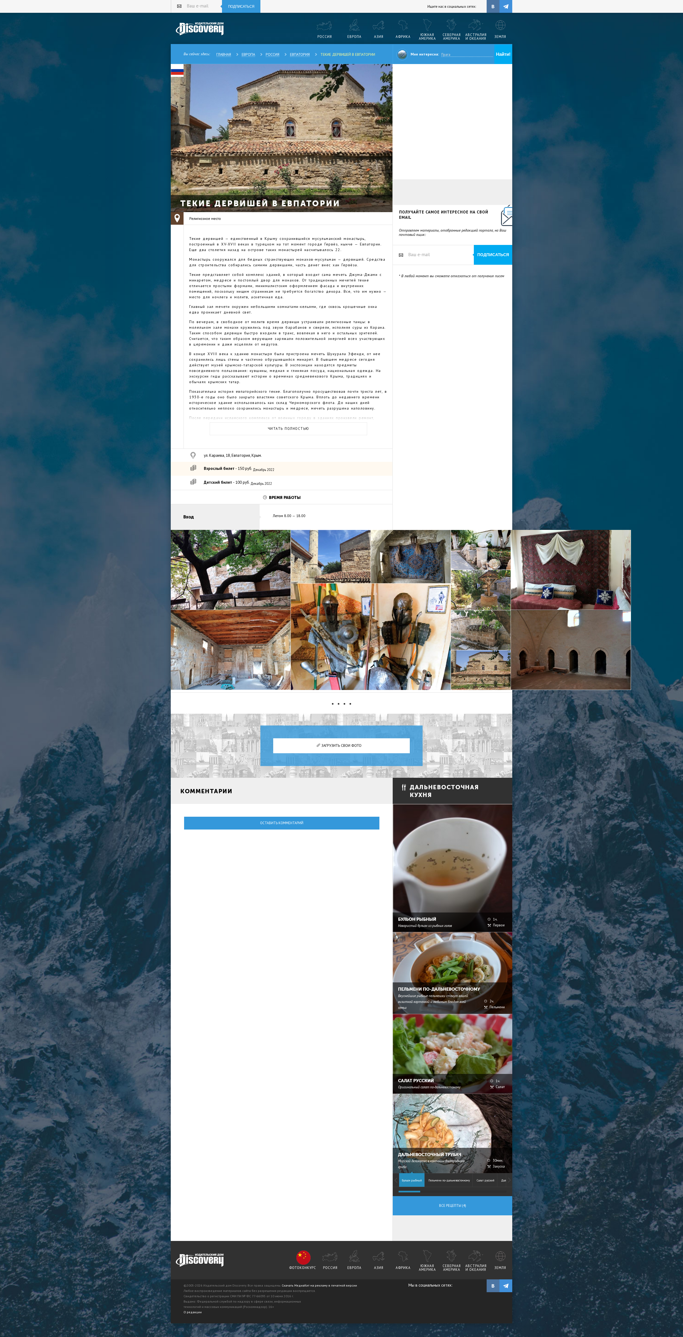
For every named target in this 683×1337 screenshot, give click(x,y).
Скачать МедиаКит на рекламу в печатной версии (319, 1285)
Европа (248, 54)
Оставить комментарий (281, 823)
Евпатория (300, 54)
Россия (272, 54)
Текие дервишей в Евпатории (347, 54)
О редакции (193, 1312)
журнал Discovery (200, 1260)
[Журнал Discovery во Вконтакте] (493, 1285)
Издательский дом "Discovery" (200, 29)
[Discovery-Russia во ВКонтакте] (493, 6)
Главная (223, 54)
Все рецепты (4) (452, 1205)
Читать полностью (288, 428)
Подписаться (241, 7)
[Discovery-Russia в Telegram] (505, 6)
